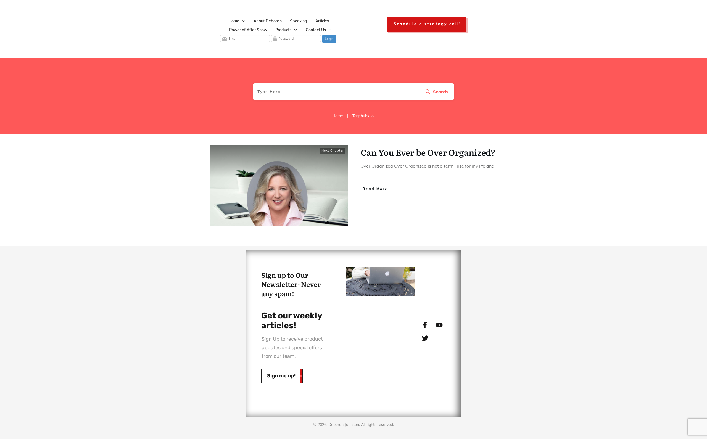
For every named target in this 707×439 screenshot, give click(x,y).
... (362, 173)
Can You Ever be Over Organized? (428, 152)
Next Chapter (332, 150)
